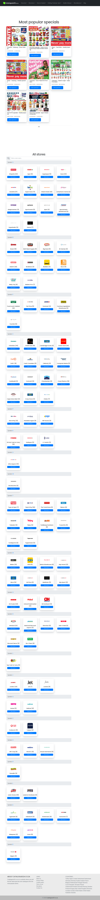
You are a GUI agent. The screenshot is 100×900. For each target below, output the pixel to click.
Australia (67, 892)
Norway (85, 886)
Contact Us (39, 888)
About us (38, 878)
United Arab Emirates (71, 886)
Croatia (75, 878)
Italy (76, 888)
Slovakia (77, 884)
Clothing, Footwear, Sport (54, 3)
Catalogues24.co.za (52, 897)
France (87, 880)
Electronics (31, 3)
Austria (78, 880)
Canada (67, 890)
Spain (71, 878)
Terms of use (39, 884)
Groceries (23, 3)
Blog (85, 3)
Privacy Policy (40, 880)
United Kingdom (82, 888)
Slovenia (84, 882)
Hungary (72, 888)
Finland (67, 888)
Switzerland (81, 878)
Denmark (80, 886)
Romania (89, 888)
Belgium (67, 882)
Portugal (80, 882)
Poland (82, 884)
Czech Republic (69, 884)
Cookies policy (40, 882)
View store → (13, 177)
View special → (13, 54)
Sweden (90, 886)
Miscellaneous (77, 3)
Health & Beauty (67, 3)
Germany (68, 880)
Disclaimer (39, 886)
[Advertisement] (38, 14)
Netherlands (73, 882)
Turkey (67, 878)
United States (78, 890)
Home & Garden (41, 3)
